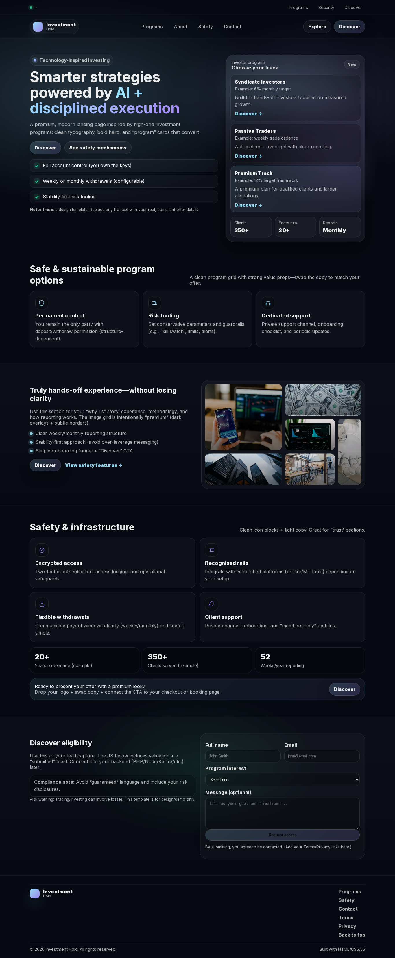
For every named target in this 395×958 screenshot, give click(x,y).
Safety (205, 26)
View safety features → (94, 465)
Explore (317, 26)
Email (290, 745)
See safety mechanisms (98, 148)
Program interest (225, 768)
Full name (216, 745)
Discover (353, 7)
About (180, 26)
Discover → (248, 113)
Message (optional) (228, 792)
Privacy (347, 926)
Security (326, 7)
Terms (346, 917)
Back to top (352, 935)
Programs (298, 7)
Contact (232, 26)
